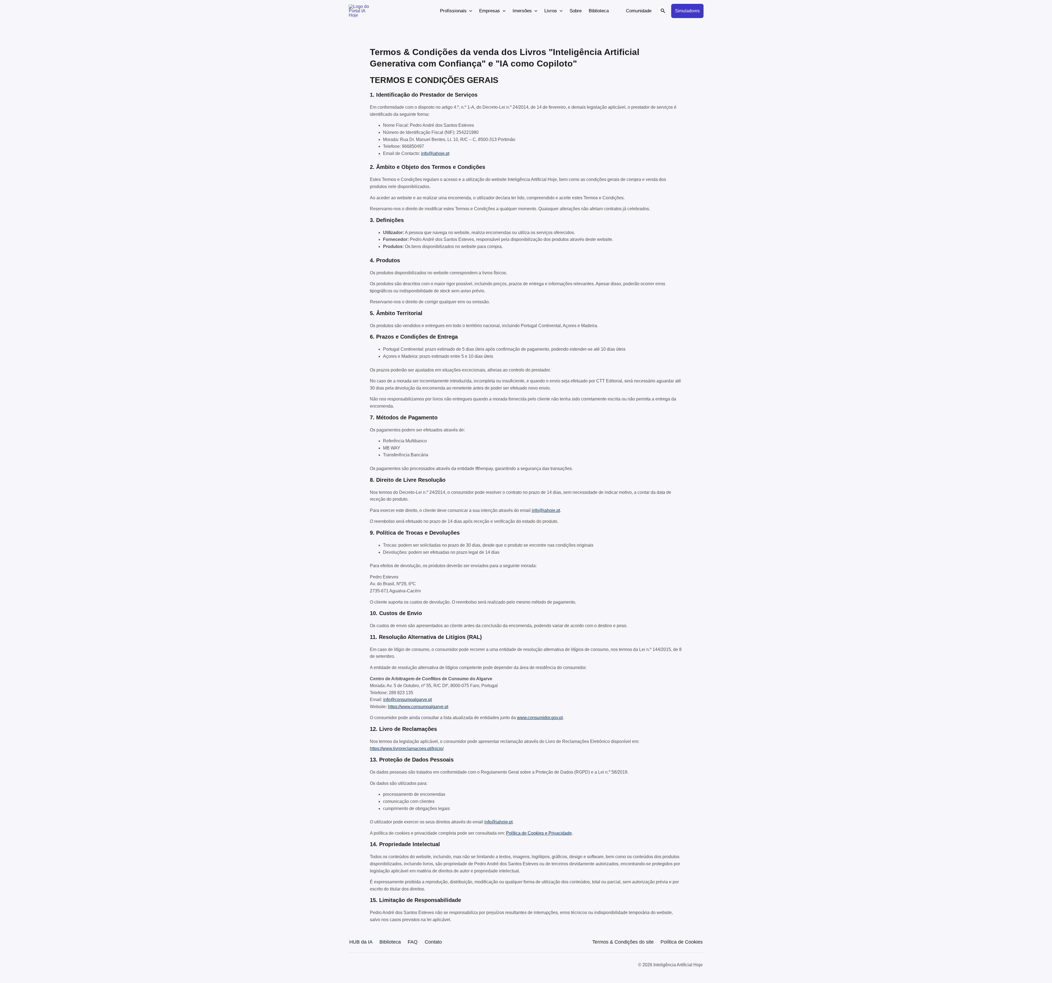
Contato (433, 942)
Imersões (522, 10)
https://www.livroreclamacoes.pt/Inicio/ (407, 748)
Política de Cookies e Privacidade (539, 833)
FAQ (413, 942)
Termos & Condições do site (623, 942)
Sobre (576, 10)
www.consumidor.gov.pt (540, 717)
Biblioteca (599, 10)
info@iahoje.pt (435, 153)
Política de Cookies (682, 942)
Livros (550, 10)
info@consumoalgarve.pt (407, 699)
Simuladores (687, 10)
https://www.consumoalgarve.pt (418, 706)
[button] (469, 10)
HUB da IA (361, 942)
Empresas (489, 10)
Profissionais (453, 10)
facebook (353, 965)
